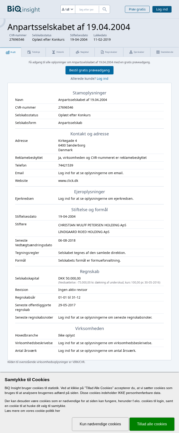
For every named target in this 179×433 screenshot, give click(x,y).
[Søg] (104, 9)
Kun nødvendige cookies (100, 424)
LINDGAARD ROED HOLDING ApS (84, 232)
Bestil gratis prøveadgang (89, 70)
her (57, 411)
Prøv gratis (137, 9)
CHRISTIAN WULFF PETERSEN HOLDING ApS (92, 225)
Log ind (162, 9)
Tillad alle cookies (152, 424)
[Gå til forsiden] (23, 9)
